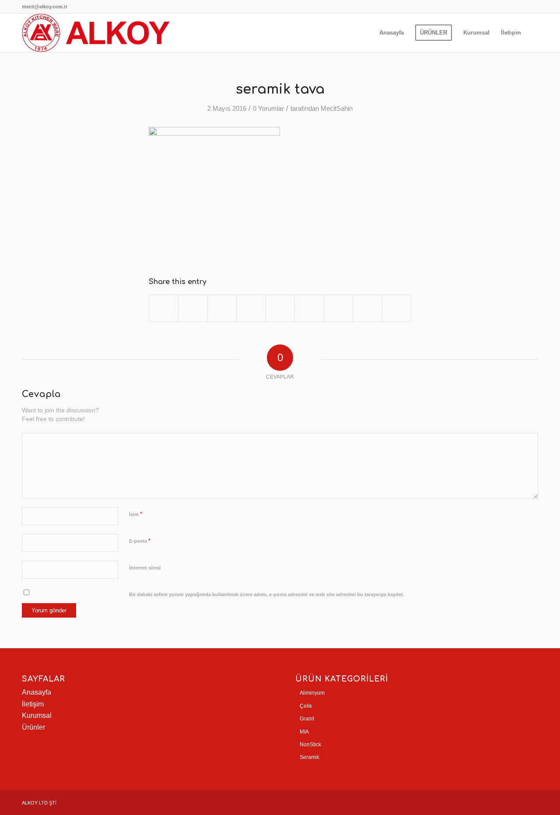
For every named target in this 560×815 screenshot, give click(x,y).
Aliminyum (312, 693)
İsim (135, 514)
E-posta (139, 540)
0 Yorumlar (268, 108)
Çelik (306, 706)
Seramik (309, 757)
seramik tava (280, 89)
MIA (304, 732)
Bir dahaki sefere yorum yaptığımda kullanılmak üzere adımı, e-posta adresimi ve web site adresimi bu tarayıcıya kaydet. (266, 594)
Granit (307, 719)
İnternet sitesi (145, 567)
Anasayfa (36, 692)
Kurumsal (37, 715)
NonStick (310, 744)
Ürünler (33, 727)
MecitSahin (337, 108)
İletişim (33, 704)
